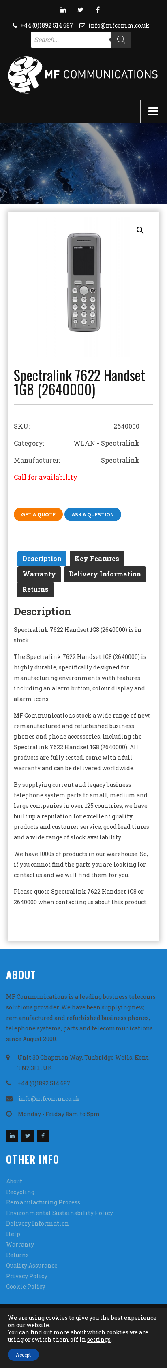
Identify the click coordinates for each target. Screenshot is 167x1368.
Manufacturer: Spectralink (76, 460)
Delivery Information (105, 573)
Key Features (97, 558)
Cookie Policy (25, 1286)
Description (42, 558)
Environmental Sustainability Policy (59, 1213)
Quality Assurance (32, 1265)
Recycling (20, 1192)
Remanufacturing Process (43, 1202)
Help (13, 1234)
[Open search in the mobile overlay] (81, 40)
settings (99, 1339)
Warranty (39, 573)
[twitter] (80, 9)
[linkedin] (63, 9)
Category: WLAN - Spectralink (76, 443)
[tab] (41, 558)
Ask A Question (93, 514)
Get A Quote (38, 514)
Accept (23, 1354)
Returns (35, 589)
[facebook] (98, 9)
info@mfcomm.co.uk (119, 25)
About (14, 1181)
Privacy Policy (26, 1276)
